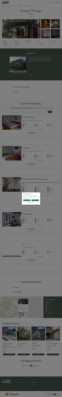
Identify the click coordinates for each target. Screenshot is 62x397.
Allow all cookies (27, 200)
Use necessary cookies (31, 202)
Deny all (35, 200)
